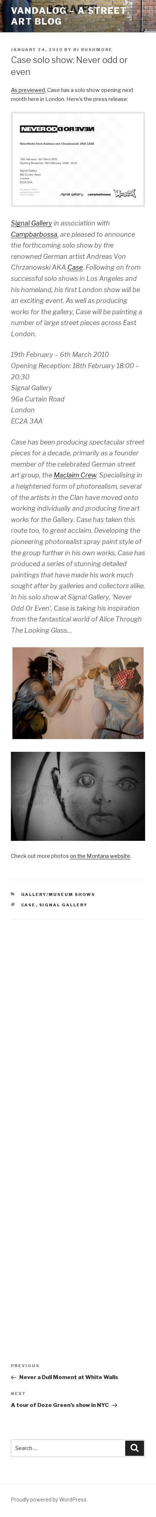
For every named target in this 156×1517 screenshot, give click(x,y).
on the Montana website (100, 856)
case (28, 904)
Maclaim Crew (75, 475)
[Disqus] (78, 1021)
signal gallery (63, 904)
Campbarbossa (34, 234)
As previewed (28, 90)
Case (75, 267)
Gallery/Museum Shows (58, 894)
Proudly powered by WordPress (49, 1499)
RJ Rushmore (92, 49)
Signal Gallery (31, 223)
